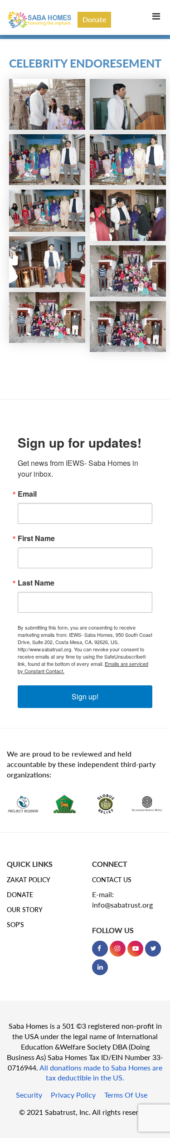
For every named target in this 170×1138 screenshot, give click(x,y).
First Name (36, 538)
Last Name (36, 582)
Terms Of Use (125, 1094)
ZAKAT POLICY (28, 880)
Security (29, 1094)
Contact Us (111, 880)
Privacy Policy (73, 1094)
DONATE (20, 895)
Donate (94, 19)
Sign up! (85, 696)
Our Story (25, 909)
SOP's (15, 924)
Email (27, 494)
